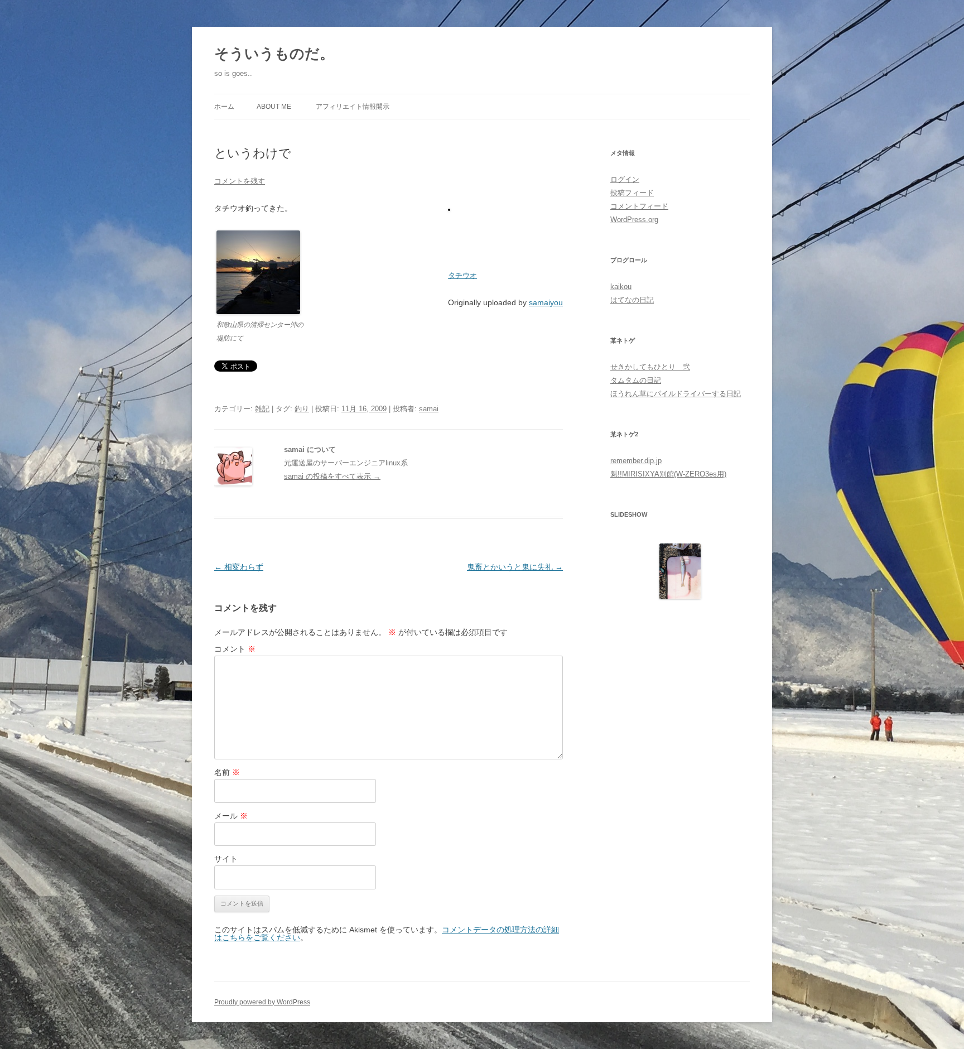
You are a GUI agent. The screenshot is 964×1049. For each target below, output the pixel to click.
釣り (302, 409)
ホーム (224, 106)
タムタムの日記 (635, 380)
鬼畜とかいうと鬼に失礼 (515, 566)
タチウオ (462, 276)
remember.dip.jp (636, 460)
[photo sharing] (449, 208)
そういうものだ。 (274, 53)
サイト (226, 858)
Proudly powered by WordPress (262, 1002)
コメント (235, 648)
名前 (227, 772)
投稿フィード (632, 193)
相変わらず (238, 566)
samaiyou (546, 302)
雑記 (262, 409)
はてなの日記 (632, 300)
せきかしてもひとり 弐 (650, 367)
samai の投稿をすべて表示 (332, 476)
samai (428, 409)
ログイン (624, 179)
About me (274, 106)
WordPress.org (634, 219)
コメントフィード (639, 206)
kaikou (621, 286)
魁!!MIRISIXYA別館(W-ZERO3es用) (668, 474)
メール (231, 815)
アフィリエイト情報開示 (352, 106)
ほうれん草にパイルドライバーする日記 (675, 393)
